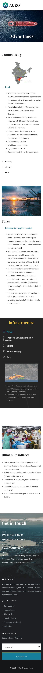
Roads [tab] (10, 345)
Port (7, 172)
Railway (8, 162)
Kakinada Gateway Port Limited (18, 228)
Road (7, 87)
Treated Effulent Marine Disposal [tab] (18, 338)
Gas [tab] (9, 357)
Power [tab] (10, 331)
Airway (8, 167)
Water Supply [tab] (14, 351)
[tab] (21, 88)
